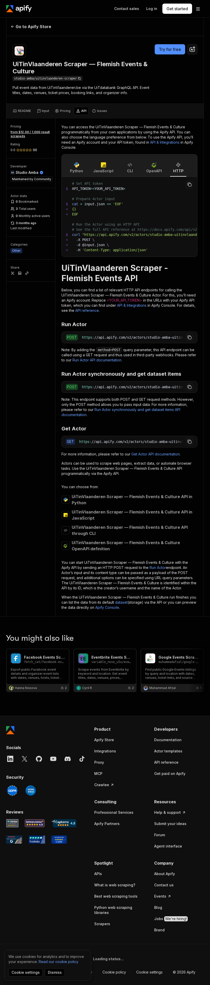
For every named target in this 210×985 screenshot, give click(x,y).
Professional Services (113, 812)
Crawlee (101, 785)
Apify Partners (107, 823)
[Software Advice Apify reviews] (35, 823)
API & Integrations (165, 142)
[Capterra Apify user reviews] (63, 823)
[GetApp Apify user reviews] (12, 823)
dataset (121, 602)
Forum (159, 835)
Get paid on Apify (169, 773)
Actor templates (168, 751)
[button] (119, 729)
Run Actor (158, 567)
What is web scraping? (114, 885)
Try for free (170, 49)
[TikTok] (82, 759)
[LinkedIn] (10, 759)
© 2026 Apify (184, 972)
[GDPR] (12, 790)
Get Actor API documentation (155, 454)
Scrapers (102, 924)
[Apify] (19, 8)
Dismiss (55, 972)
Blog (158, 907)
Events (160, 896)
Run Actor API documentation (96, 360)
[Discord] (68, 759)
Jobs (170, 919)
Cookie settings (149, 972)
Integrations (105, 751)
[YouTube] (53, 759)
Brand (159, 930)
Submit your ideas (170, 823)
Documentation (168, 740)
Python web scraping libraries (113, 910)
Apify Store (104, 740)
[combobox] (192, 49)
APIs (98, 874)
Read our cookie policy (58, 961)
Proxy (99, 762)
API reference (87, 310)
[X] (24, 759)
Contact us (164, 885)
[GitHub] (39, 759)
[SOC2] (31, 790)
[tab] (21, 111)
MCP (98, 773)
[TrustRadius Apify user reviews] (37, 839)
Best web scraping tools (116, 896)
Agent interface (168, 846)
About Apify (164, 874)
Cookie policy (114, 972)
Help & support (167, 812)
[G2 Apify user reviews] (14, 839)
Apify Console (107, 607)
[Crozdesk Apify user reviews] (59, 839)
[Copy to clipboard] (189, 184)
